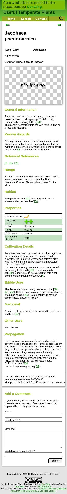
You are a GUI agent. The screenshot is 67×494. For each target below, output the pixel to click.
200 (32, 270)
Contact (41, 18)
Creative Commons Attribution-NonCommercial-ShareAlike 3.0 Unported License (39, 489)
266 (11, 163)
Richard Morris (44, 486)
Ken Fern (45, 484)
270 (39, 122)
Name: (8, 411)
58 (6, 163)
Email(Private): (13, 420)
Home (11, 18)
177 (7, 292)
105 (56, 289)
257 (12, 292)
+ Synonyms (12, 55)
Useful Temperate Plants (29, 12)
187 (27, 198)
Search (26, 18)
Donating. (35, 7)
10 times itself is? (20, 451)
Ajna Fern (19, 486)
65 (18, 149)
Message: (10, 428)
